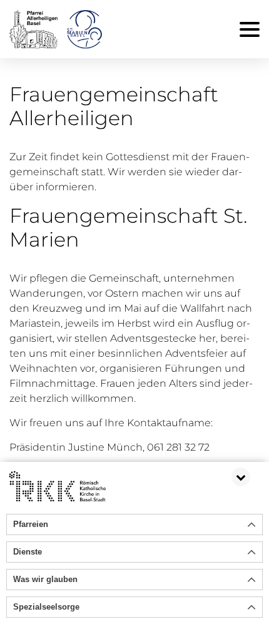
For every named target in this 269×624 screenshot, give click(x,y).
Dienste (27, 551)
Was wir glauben (45, 579)
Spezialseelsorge (46, 606)
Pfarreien (30, 524)
